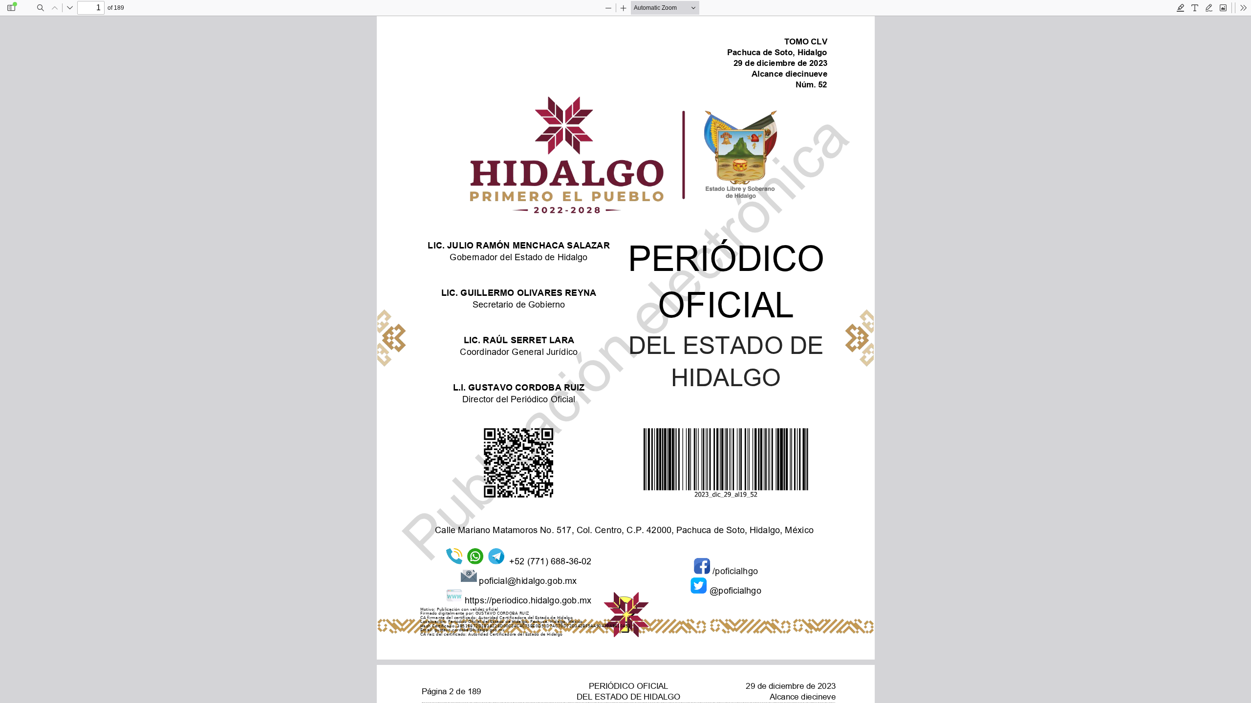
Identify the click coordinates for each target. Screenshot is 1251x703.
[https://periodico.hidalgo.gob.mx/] (527, 599)
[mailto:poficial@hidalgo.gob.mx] (527, 580)
